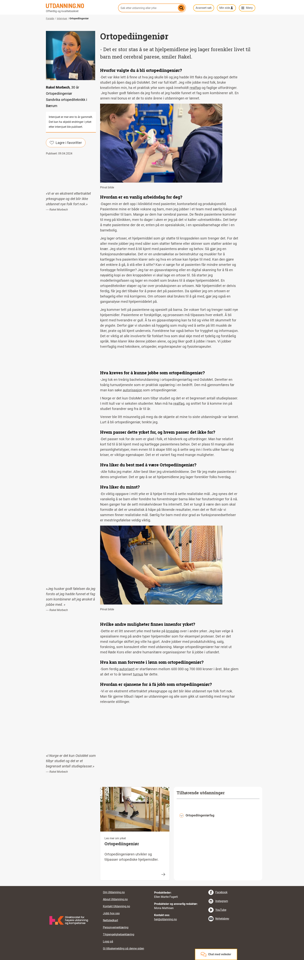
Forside (50, 18)
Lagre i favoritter (69, 143)
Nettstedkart (110, 920)
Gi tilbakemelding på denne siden (123, 948)
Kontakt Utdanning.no (116, 906)
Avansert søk (204, 7)
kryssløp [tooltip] (172, 631)
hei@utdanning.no (165, 919)
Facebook (221, 892)
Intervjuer (62, 18)
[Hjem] (80, 6)
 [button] (152, 886)
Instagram (221, 901)
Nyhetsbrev (222, 918)
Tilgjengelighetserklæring (118, 934)
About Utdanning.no (115, 899)
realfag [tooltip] (195, 88)
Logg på (108, 941)
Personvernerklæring (115, 927)
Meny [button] (249, 7)
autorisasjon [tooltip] (132, 390)
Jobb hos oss (111, 913)
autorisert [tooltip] (127, 669)
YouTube (220, 909)
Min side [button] (224, 7)
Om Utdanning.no (114, 892)
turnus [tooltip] (138, 674)
